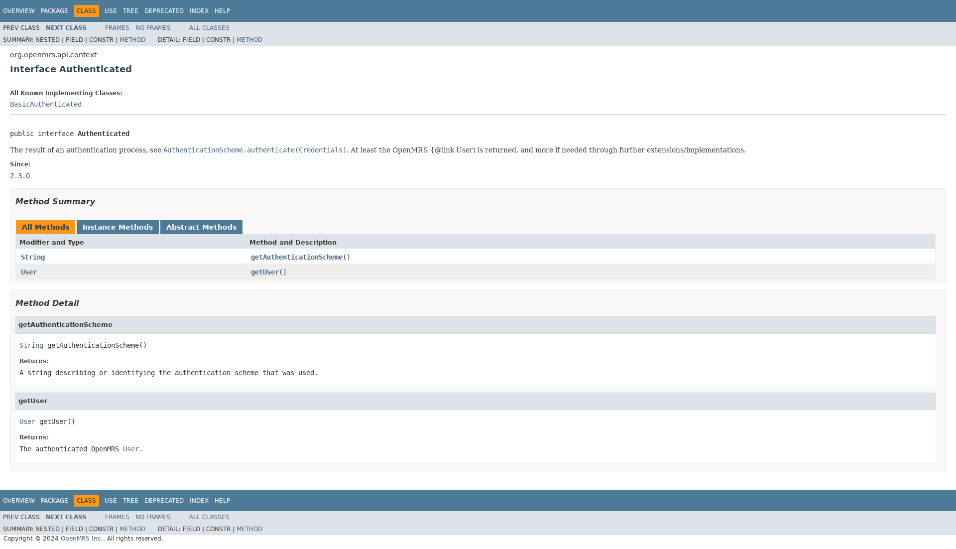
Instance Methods (118, 227)
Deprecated (164, 10)
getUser (265, 272)
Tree (130, 10)
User (29, 272)
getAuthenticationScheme (297, 257)
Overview (19, 10)
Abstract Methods (201, 227)
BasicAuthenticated (46, 104)
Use (111, 10)
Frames (117, 27)
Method (132, 39)
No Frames (153, 27)
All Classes (209, 27)
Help (222, 10)
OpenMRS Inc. (82, 538)
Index (199, 10)
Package (54, 10)
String (33, 257)
